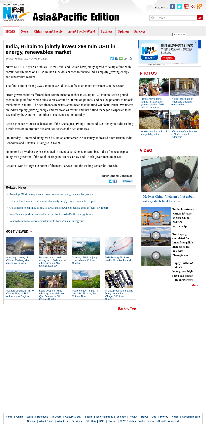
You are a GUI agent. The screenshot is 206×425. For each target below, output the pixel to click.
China (19, 416)
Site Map (91, 421)
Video (175, 416)
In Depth (56, 416)
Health (133, 416)
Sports (89, 416)
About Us (62, 421)
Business (106, 31)
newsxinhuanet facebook (172, 6)
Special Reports (191, 416)
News (24, 31)
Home (9, 416)
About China (46, 421)
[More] (121, 58)
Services (139, 31)
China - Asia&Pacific (48, 31)
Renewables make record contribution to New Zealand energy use (46, 221)
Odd (154, 416)
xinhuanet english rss (199, 6)
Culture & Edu (73, 416)
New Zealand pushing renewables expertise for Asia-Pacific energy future (51, 214)
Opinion (123, 31)
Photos (164, 416)
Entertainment (104, 416)
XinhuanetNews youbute (186, 6)
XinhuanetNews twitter (179, 6)
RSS (101, 421)
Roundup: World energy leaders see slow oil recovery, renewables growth (51, 194)
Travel (144, 416)
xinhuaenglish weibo (193, 6)
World (30, 416)
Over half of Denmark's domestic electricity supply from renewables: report (52, 201)
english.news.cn (147, 421)
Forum (112, 421)
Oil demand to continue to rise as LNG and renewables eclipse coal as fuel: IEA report (58, 207)
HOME (10, 31)
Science (121, 416)
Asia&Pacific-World (82, 31)
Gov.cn (31, 421)
